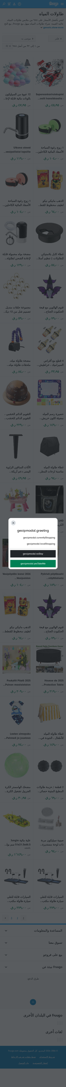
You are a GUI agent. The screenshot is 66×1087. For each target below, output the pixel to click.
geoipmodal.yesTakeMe (33, 563)
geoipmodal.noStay (33, 553)
